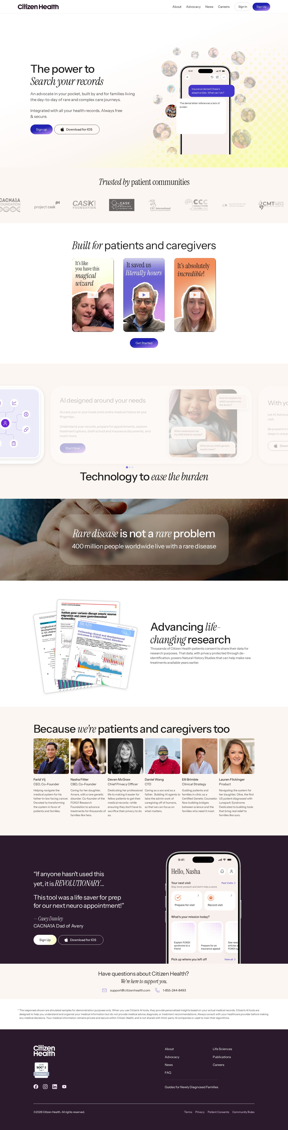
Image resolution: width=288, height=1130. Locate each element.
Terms (188, 1112)
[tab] (127, 467)
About (176, 7)
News (209, 7)
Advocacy (193, 7)
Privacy (200, 1112)
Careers (224, 7)
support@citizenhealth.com (130, 990)
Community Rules (243, 1112)
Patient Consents (218, 1112)
